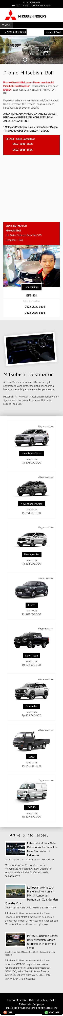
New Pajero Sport (31, 453)
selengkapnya (12, 875)
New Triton (31, 655)
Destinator (31, 706)
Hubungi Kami (53, 32)
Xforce (31, 605)
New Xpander (31, 554)
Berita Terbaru (48, 859)
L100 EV (31, 807)
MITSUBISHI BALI (31, 2)
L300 (32, 756)
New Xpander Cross (31, 503)
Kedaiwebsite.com (47, 1007)
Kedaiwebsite (28, 1007)
